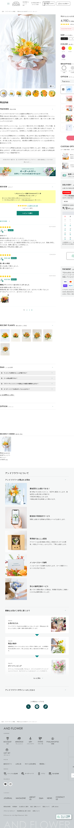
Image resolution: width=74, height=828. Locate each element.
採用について (36, 811)
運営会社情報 (7, 806)
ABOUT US (32, 798)
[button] (29, 310)
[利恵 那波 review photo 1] (4, 298)
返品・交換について (35, 806)
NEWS (49, 798)
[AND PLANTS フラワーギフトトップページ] (16, 3)
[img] (5, 227)
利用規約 (15, 806)
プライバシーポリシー (9, 811)
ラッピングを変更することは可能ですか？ (15, 373)
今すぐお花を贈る (30, 764)
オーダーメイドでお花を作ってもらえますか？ (17, 389)
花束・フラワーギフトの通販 (8, 11)
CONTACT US (60, 798)
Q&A (41, 798)
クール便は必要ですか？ (10, 378)
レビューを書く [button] (28, 213)
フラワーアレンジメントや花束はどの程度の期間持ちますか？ (21, 383)
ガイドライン (29, 200)
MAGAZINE (21, 798)
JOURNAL (8, 798)
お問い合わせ (55, 806)
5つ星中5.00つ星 (32, 205)
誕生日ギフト (8, 764)
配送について (46, 806)
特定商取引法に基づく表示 (24, 811)
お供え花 (18, 764)
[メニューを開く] (8, 3)
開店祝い (42, 764)
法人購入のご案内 (23, 806)
